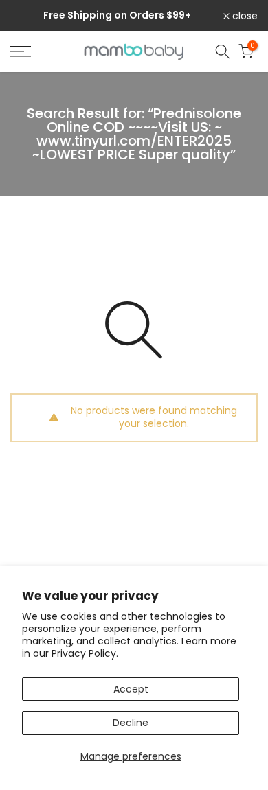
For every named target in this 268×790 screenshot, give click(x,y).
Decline (130, 723)
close (244, 16)
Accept (130, 689)
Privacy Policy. (85, 653)
